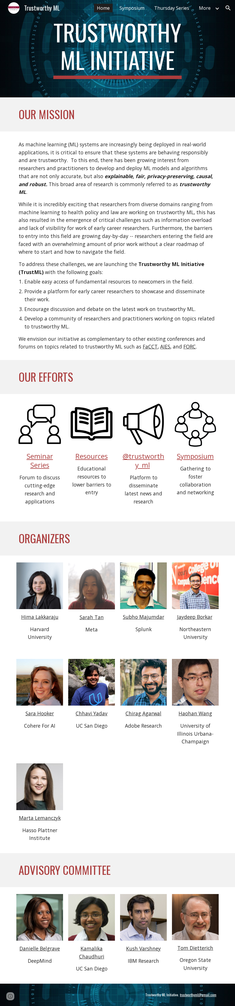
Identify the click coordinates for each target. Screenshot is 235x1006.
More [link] (205, 8)
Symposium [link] (132, 8)
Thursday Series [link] (171, 8)
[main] (117, 48)
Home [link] (103, 8)
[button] (228, 8)
